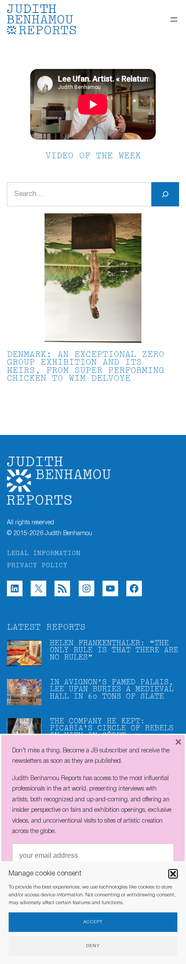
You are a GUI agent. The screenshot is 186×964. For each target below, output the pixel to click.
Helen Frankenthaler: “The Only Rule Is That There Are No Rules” (114, 650)
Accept (93, 922)
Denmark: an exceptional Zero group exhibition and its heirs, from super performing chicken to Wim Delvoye (85, 367)
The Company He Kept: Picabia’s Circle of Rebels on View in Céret (111, 728)
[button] (173, 873)
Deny (93, 946)
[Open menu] (174, 19)
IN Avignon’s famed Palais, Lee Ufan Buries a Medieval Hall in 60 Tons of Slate (111, 689)
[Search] (165, 194)
